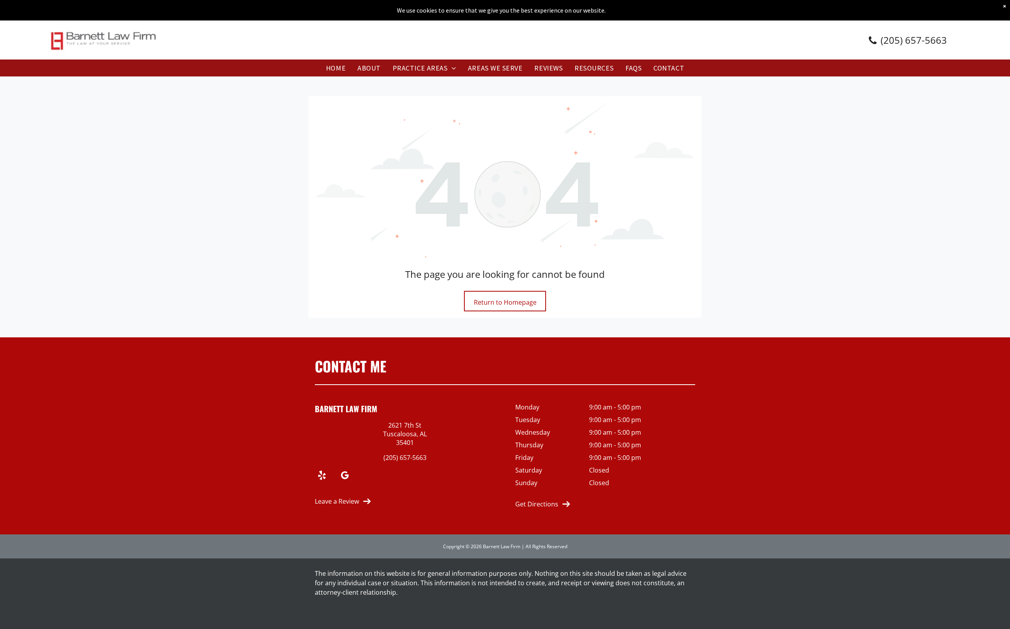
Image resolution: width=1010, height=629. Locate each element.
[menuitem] (336, 68)
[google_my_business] (345, 476)
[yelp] (322, 476)
